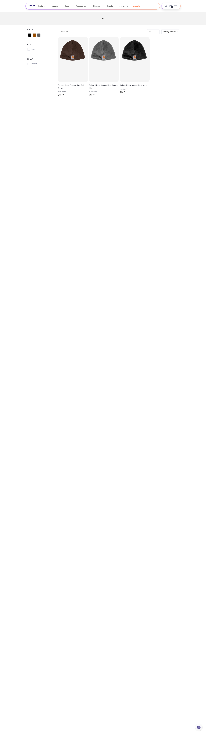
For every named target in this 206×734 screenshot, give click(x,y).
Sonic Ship (123, 6)
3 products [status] (63, 32)
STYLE (30, 45)
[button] (136, 6)
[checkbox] (29, 35)
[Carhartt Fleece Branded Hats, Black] (135, 59)
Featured (42, 6)
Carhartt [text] (62, 92)
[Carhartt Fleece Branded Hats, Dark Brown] (73, 59)
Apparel (55, 6)
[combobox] (170, 31)
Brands (110, 6)
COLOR (30, 29)
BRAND (30, 59)
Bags (67, 6)
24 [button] (150, 32)
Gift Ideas (96, 6)
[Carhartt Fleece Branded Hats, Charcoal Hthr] (104, 59)
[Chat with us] (199, 727)
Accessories (81, 6)
